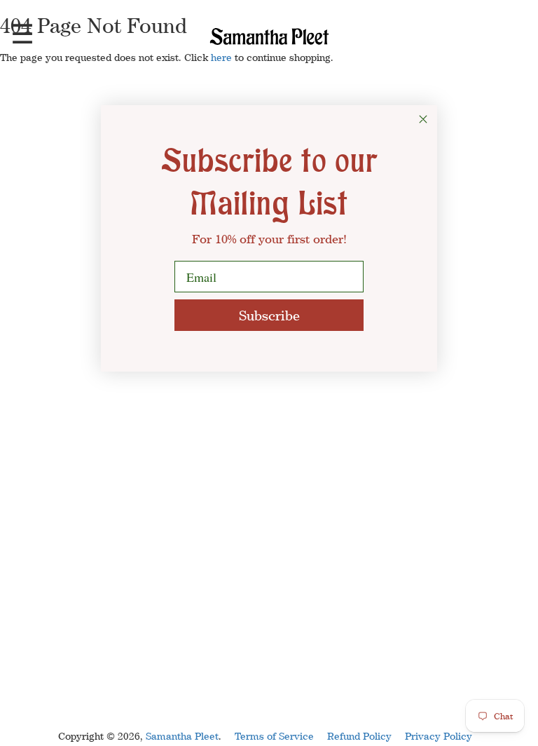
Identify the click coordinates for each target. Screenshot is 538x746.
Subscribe (269, 315)
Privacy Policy (438, 736)
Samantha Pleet (182, 736)
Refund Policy (359, 736)
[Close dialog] (423, 119)
